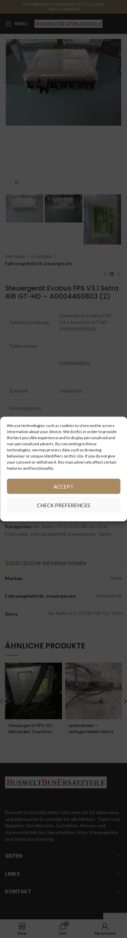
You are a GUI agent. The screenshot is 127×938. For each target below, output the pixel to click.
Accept (63, 486)
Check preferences (63, 505)
